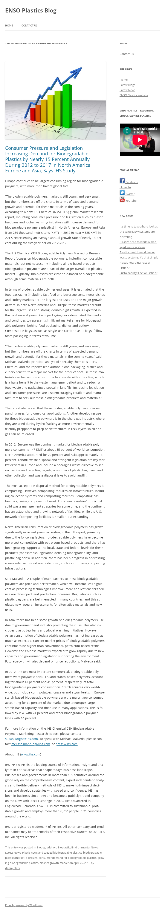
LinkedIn (125, 187)
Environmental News (84, 847)
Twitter (129, 194)
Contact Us (29, 25)
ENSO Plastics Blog (31, 10)
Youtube (130, 201)
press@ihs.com (67, 744)
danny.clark (12, 868)
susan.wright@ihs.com (21, 739)
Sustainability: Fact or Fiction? (138, 273)
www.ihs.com (30, 754)
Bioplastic (64, 847)
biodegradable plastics (67, 852)
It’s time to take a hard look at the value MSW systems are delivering (139, 231)
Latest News (13, 852)
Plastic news (30, 852)
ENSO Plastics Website (134, 95)
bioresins (31, 858)
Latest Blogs (127, 85)
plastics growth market (54, 863)
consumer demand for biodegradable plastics (67, 858)
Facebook (131, 182)
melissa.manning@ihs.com (30, 744)
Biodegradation (47, 847)
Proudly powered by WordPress (24, 905)
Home (9, 25)
